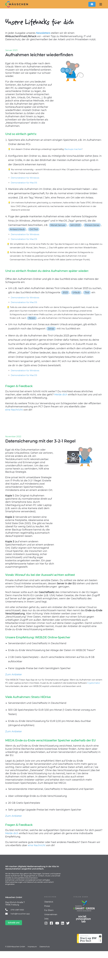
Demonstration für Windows (25, 178)
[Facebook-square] (51, 923)
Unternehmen (50, 914)
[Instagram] (46, 923)
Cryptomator (93, 683)
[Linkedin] (62, 923)
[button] (101, 4)
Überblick (48, 902)
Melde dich (60, 394)
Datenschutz (45, 947)
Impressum (32, 947)
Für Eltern (48, 910)
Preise (47, 906)
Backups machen (74, 149)
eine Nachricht (14, 409)
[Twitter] (68, 923)
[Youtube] (57, 923)
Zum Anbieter (13, 674)
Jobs (46, 919)
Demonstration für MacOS (24, 182)
